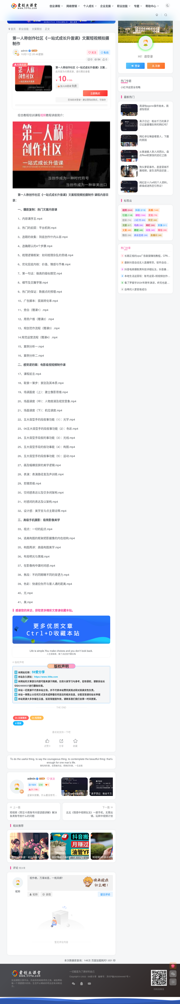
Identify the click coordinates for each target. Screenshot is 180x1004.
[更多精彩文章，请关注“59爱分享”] (61, 629)
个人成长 (88, 6)
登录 (137, 65)
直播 (153, 210)
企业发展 (105, 6)
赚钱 (162, 230)
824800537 (23, 685)
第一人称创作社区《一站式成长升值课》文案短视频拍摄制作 (60, 40)
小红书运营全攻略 (130, 87)
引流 (127, 215)
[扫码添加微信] (172, 973)
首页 (13, 29)
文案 (126, 230)
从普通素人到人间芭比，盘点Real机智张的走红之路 (154, 73)
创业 (126, 220)
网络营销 (71, 6)
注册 (157, 65)
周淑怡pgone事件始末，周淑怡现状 (154, 107)
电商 (138, 225)
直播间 (156, 235)
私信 (106, 52)
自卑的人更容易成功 (135, 289)
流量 (126, 225)
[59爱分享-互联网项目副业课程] (26, 973)
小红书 (139, 220)
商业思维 (141, 235)
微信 (126, 235)
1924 (33, 784)
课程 (140, 215)
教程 (138, 230)
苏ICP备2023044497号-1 (118, 976)
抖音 (140, 210)
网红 (150, 225)
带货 (152, 220)
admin (24, 50)
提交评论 (105, 894)
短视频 (38, 717)
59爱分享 (92, 976)
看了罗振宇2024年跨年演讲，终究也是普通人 (149, 282)
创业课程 (55, 6)
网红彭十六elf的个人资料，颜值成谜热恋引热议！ (154, 184)
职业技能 (122, 6)
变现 (152, 215)
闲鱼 (150, 230)
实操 (162, 225)
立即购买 (95, 93)
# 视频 (18, 723)
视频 (43, 115)
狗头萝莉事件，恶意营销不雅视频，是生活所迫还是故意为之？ (154, 170)
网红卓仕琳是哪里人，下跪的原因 (154, 138)
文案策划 (37, 29)
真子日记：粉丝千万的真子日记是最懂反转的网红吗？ (154, 122)
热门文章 (126, 248)
